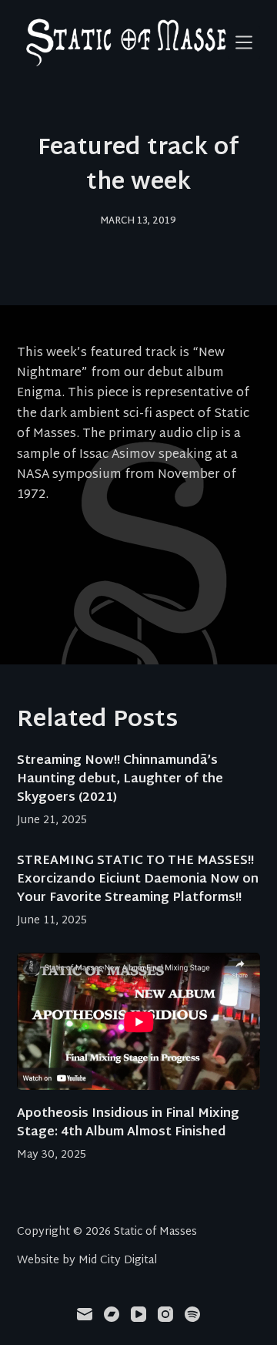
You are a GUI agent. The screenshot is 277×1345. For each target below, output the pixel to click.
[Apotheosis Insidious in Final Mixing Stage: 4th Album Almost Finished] (139, 1021)
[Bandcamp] (111, 1314)
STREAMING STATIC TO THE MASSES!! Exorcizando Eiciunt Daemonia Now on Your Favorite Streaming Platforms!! (138, 880)
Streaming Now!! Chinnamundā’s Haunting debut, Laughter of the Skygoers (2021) (120, 779)
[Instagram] (165, 1314)
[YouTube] (138, 1314)
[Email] (84, 1314)
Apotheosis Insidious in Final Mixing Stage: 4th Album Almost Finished (128, 1123)
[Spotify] (192, 1314)
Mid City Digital (117, 1260)
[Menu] (244, 42)
